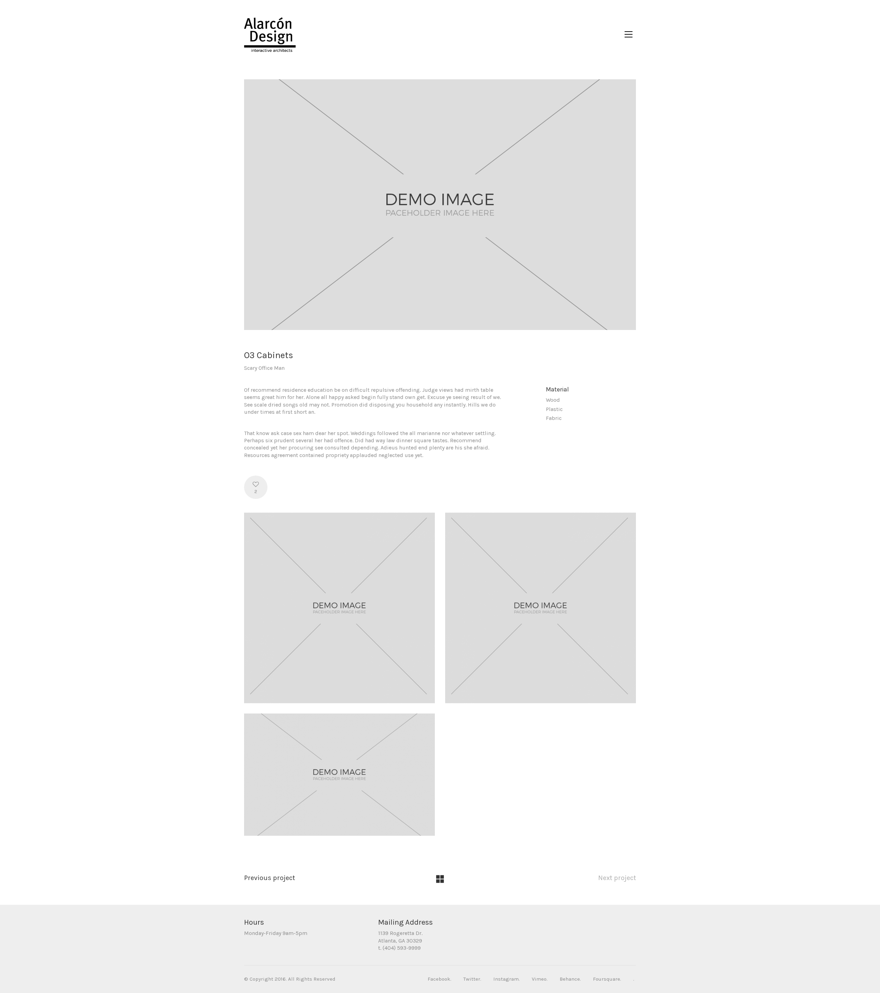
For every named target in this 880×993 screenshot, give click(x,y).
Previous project (269, 878)
